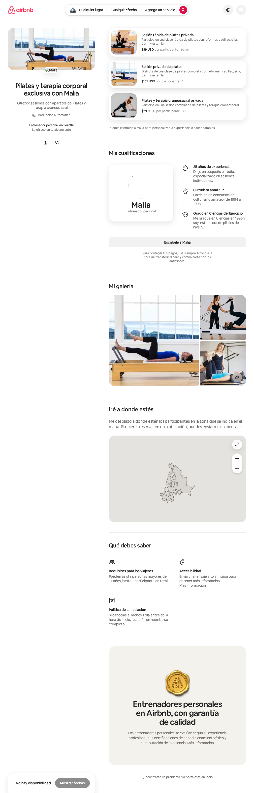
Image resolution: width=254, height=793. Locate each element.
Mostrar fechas (72, 783)
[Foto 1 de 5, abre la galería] (154, 340)
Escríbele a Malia (177, 242)
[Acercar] (237, 458)
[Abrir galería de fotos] (51, 49)
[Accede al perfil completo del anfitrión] (141, 193)
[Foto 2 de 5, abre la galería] (223, 317)
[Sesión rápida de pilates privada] (177, 42)
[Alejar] (237, 468)
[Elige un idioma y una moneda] (228, 10)
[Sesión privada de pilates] (177, 74)
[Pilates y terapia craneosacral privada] (177, 105)
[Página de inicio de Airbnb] (20, 10)
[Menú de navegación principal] (241, 10)
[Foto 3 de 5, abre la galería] (223, 363)
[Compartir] (45, 143)
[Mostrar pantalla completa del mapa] (237, 444)
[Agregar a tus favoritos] (57, 143)
